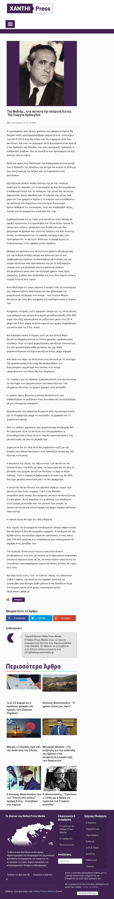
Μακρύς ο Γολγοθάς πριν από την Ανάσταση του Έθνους (24, 748)
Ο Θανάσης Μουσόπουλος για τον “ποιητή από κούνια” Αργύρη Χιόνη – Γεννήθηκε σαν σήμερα (24, 799)
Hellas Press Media (43, 891)
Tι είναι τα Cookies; (90, 887)
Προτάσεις (92, 835)
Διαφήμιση (66, 838)
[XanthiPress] (30, 7)
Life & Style (92, 847)
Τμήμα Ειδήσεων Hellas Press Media (42, 636)
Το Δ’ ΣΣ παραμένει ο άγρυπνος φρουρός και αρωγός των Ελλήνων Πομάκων (20, 708)
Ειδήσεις (91, 822)
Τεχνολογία (92, 828)
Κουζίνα (90, 853)
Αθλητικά (91, 860)
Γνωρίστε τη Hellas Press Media (67, 829)
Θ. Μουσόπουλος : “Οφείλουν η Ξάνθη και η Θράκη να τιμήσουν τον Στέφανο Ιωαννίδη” (59, 799)
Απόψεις (18, 600)
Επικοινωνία (67, 844)
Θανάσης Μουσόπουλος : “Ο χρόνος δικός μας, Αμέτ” (58, 704)
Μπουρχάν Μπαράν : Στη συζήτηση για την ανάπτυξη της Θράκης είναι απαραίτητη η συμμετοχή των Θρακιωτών (58, 753)
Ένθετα (90, 841)
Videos (90, 866)
